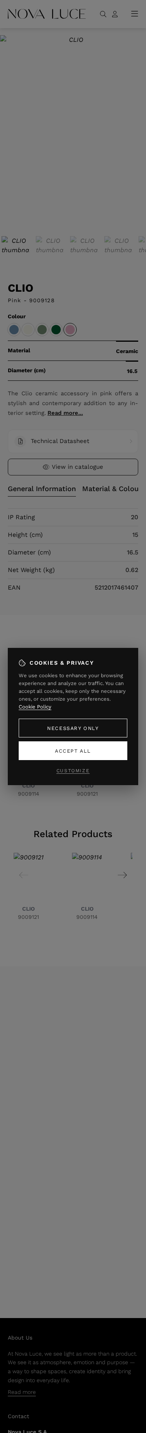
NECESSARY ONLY (73, 728)
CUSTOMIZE (73, 770)
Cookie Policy (35, 707)
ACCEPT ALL (73, 751)
